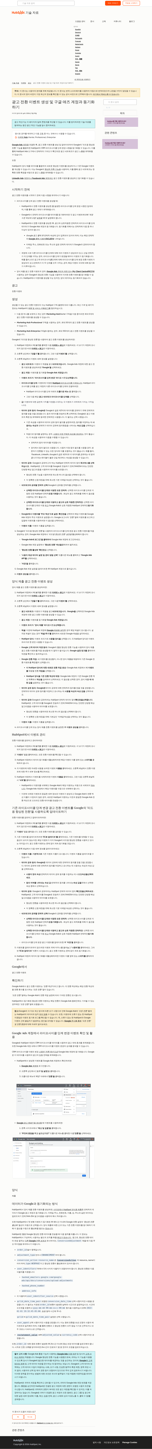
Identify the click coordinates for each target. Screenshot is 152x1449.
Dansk (77, 62)
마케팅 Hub (23, 137)
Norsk (77, 65)
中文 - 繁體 (78, 59)
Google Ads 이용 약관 (66, 1354)
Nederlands (79, 44)
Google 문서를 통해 (72, 1021)
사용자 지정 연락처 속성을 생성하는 (68, 434)
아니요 (29, 1417)
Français (78, 41)
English (77, 74)
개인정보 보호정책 (111, 1442)
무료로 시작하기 (131, 3)
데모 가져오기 (113, 3)
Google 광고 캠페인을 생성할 (29, 1123)
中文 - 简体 (78, 71)
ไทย (76, 68)
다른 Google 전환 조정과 (35, 1241)
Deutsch (78, 32)
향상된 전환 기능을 (53, 169)
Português (78, 38)
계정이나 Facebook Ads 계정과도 (38, 178)
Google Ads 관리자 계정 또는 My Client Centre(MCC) (70, 271)
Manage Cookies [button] (129, 1442)
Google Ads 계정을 (20, 145)
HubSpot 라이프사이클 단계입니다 (67, 383)
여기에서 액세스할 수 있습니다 (106, 94)
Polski (77, 50)
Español (78, 29)
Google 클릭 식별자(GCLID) (40, 239)
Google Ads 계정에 (29, 1066)
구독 (41, 134)
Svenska (78, 53)
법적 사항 (97, 1442)
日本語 (77, 35)
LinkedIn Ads (18, 178)
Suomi (77, 56)
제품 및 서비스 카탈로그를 (39, 308)
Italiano (77, 47)
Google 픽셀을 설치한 (56, 630)
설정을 (39, 218)
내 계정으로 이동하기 (82, 79)
